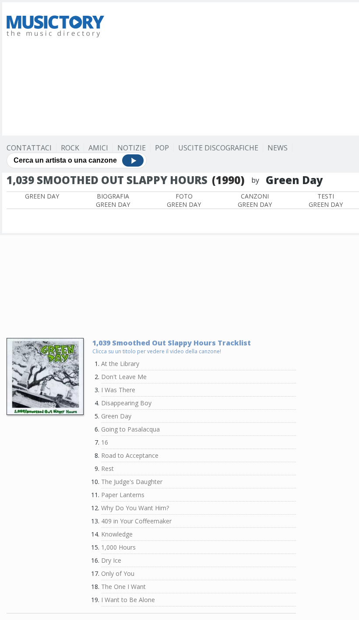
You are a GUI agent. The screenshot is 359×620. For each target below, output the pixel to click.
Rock (70, 148)
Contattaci (29, 148)
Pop (162, 148)
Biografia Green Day (113, 200)
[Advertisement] (237, 68)
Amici (98, 148)
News (277, 148)
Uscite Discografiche (218, 148)
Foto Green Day (184, 200)
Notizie (131, 148)
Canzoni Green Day (255, 200)
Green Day (42, 196)
